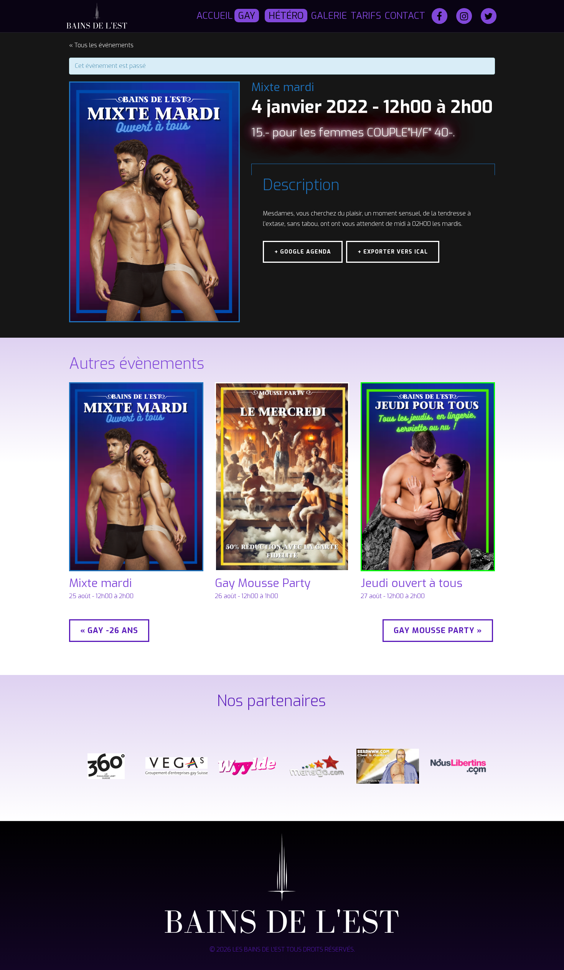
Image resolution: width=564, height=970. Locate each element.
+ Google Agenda (302, 251)
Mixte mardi (100, 583)
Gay (246, 16)
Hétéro (286, 16)
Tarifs (366, 16)
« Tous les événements (101, 45)
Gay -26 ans (109, 630)
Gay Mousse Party (262, 583)
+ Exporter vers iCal (393, 251)
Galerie (329, 16)
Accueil (214, 16)
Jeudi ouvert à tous (411, 583)
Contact (405, 16)
